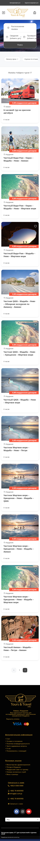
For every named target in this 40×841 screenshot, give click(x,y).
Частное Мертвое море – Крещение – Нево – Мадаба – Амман (19, 549)
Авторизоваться (15, 3)
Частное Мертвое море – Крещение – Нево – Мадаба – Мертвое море (19, 599)
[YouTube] (29, 811)
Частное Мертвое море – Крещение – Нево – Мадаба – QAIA (19, 498)
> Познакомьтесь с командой (15, 751)
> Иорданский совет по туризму (16, 769)
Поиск (20, 45)
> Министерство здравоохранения (17, 765)
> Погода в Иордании (13, 767)
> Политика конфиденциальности (17, 744)
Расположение (17, 26)
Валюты (8, 815)
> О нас (8, 748)
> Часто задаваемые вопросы (16, 746)
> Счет (7, 739)
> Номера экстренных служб (15, 772)
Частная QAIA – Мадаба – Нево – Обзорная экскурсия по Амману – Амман (19, 304)
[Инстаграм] (22, 811)
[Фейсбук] (16, 811)
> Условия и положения (13, 741)
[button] (34, 12)
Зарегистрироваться (31, 3)
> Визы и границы (11, 774)
